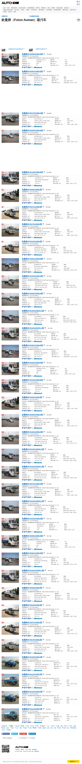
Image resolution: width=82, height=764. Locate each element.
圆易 (25, 727)
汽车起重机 (49, 9)
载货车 (53, 7)
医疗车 (10, 11)
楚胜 (23, 726)
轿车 (8, 7)
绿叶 (51, 727)
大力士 (3, 729)
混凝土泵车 (65, 9)
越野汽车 (43, 7)
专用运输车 (34, 9)
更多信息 (39, 761)
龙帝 (4, 727)
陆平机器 (74, 727)
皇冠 (61, 726)
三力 (48, 726)
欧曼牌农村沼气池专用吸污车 (15, 49)
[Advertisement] (41, 34)
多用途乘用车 (31, 7)
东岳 (59, 727)
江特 (30, 727)
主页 (4, 7)
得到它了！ (73, 761)
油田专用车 (42, 9)
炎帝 (37, 726)
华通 (12, 727)
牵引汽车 (16, 9)
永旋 (7, 727)
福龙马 (9, 729)
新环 (21, 727)
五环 (68, 727)
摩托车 (38, 7)
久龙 (66, 726)
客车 (49, 7)
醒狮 (35, 727)
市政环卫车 (73, 9)
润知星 (44, 727)
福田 (40, 727)
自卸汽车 (66, 7)
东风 (64, 727)
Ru (79, 4)
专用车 (27, 9)
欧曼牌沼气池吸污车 (41, 49)
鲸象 (75, 726)
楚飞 (71, 726)
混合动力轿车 (22, 7)
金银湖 (43, 726)
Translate (32, 738)
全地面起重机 (57, 9)
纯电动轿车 (14, 7)
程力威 (17, 726)
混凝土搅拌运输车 (8, 9)
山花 (48, 727)
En (79, 3)
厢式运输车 (60, 7)
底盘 (15, 11)
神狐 (58, 726)
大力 (17, 727)
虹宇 (53, 726)
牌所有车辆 (34, 16)
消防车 (5, 11)
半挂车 (22, 9)
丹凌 (55, 727)
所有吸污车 (5, 16)
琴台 (27, 726)
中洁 (32, 726)
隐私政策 (36, 751)
